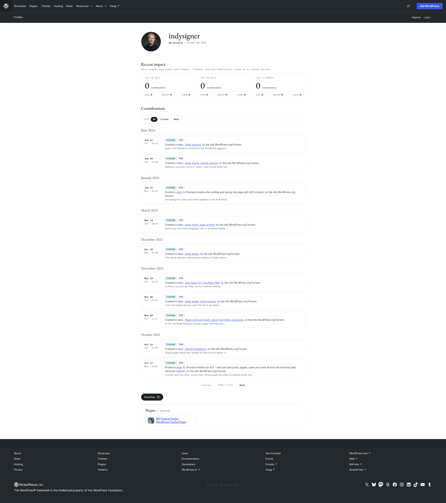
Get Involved (273, 453)
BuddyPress (357, 469)
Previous (206, 385)
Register (416, 17)
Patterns (102, 469)
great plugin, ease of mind (199, 224)
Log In (427, 17)
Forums (164, 119)
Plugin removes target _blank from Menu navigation (214, 319)
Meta (176, 119)
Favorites (151, 397)
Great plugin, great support (200, 301)
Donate (271, 464)
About (17, 453)
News (17, 458)
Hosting (18, 464)
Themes (102, 458)
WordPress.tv (191, 469)
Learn (185, 453)
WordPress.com (360, 453)
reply (179, 192)
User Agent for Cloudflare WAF (202, 282)
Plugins (102, 464)
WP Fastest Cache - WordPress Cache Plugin (171, 420)
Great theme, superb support (201, 163)
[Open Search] (408, 6)
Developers (188, 464)
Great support (193, 144)
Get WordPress (429, 6)
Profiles (18, 17)
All (154, 119)
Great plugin (192, 253)
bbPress (355, 464)
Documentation (190, 458)
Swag (270, 469)
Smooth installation (195, 348)
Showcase (104, 453)
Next (242, 385)
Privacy (18, 469)
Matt (353, 458)
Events (269, 458)
